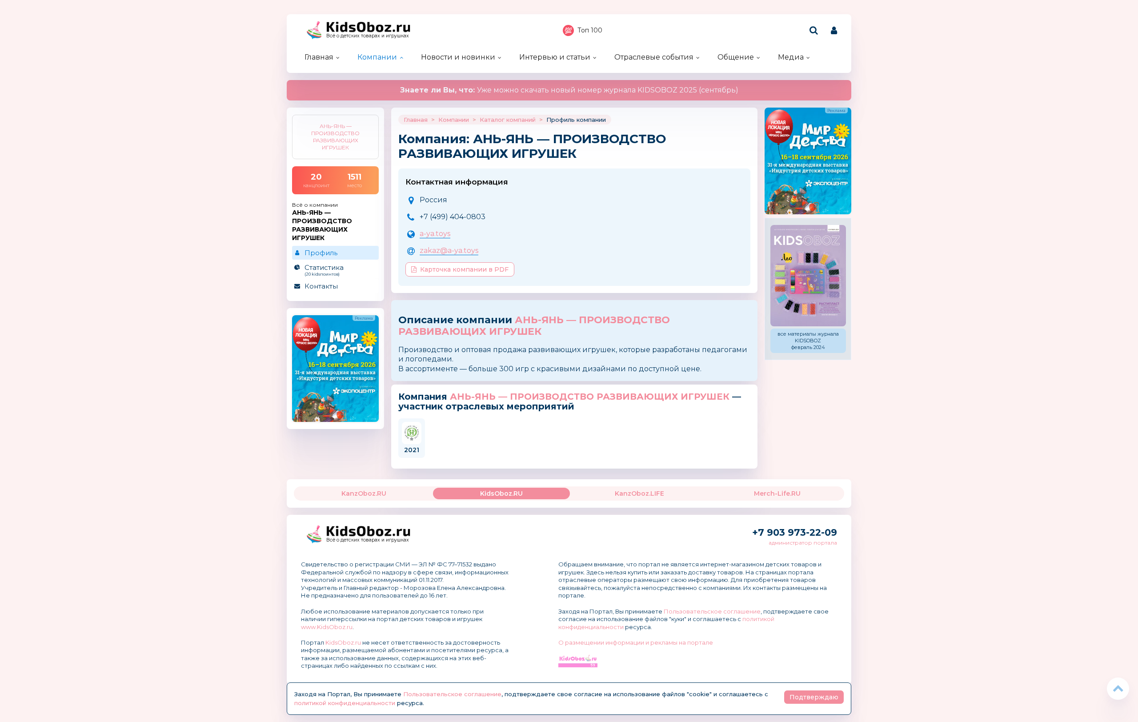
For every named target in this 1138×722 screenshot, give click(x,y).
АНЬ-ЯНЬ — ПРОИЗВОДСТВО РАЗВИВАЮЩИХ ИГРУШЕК (534, 325)
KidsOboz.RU (501, 493)
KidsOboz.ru (343, 642)
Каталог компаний (508, 119)
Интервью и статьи (554, 57)
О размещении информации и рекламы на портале (635, 642)
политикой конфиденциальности (344, 702)
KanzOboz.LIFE (639, 493)
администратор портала (803, 542)
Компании (377, 57)
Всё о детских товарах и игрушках (367, 36)
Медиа (791, 57)
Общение (735, 57)
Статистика (324, 270)
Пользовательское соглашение (712, 611)
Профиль (321, 253)
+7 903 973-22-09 (794, 532)
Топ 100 (589, 30)
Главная (319, 57)
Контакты (321, 286)
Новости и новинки (458, 57)
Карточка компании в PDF (464, 269)
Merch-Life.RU (777, 493)
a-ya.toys (435, 233)
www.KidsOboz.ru (327, 626)
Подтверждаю (813, 697)
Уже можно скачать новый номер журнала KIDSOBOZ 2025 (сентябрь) (569, 90)
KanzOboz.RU (363, 493)
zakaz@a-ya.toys (449, 250)
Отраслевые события (653, 57)
